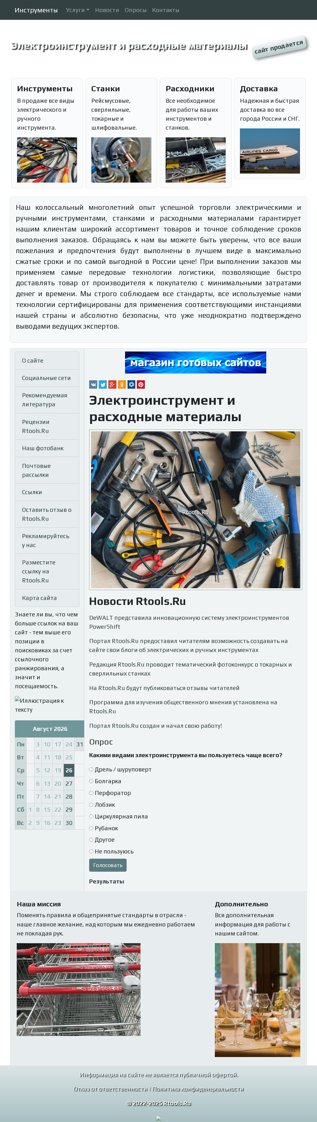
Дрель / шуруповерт (123, 769)
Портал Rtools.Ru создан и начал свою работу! (155, 725)
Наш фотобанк (42, 448)
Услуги (75, 9)
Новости (107, 9)
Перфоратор (113, 792)
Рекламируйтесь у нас (45, 540)
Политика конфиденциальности (198, 1088)
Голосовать (107, 865)
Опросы (136, 9)
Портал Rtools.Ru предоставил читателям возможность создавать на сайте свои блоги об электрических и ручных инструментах (188, 645)
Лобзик (105, 804)
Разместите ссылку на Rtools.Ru (38, 571)
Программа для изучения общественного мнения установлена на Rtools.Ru (183, 706)
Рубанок (106, 828)
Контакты (166, 9)
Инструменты (36, 10)
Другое (105, 839)
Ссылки (32, 492)
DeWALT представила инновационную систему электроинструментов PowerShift (189, 622)
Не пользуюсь (114, 851)
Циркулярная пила (121, 816)
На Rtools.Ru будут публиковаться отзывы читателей (164, 687)
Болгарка (108, 781)
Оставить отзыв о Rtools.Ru (47, 514)
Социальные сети (46, 377)
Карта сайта (39, 597)
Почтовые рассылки (36, 470)
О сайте (32, 360)
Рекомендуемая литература (44, 400)
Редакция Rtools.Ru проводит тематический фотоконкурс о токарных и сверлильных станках (190, 669)
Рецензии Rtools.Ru (36, 426)
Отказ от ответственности (110, 1088)
